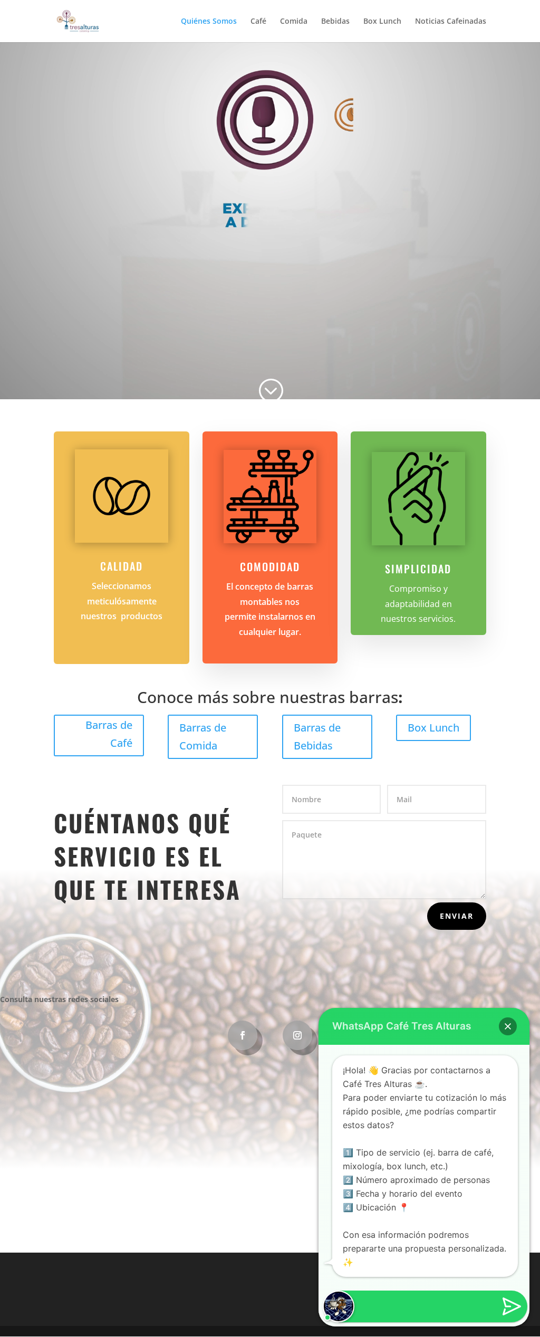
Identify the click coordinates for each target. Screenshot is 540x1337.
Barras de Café (108, 734)
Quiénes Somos (209, 21)
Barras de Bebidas (317, 736)
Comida (293, 21)
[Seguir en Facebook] (242, 1035)
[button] (508, 1026)
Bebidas (335, 21)
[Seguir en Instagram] (297, 1035)
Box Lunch (382, 21)
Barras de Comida (202, 736)
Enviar (457, 916)
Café (258, 21)
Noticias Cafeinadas (450, 21)
